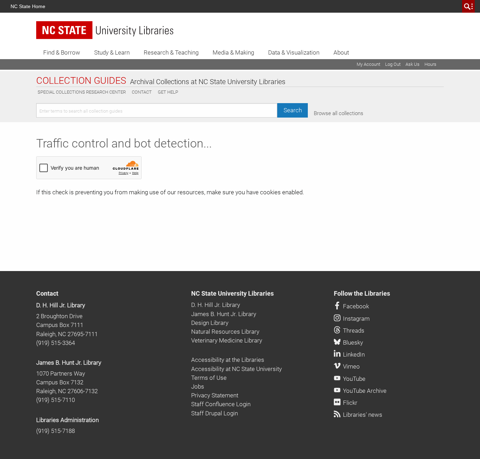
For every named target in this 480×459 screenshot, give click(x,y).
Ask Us (413, 64)
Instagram (356, 318)
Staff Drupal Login (214, 413)
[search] (468, 6)
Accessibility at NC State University (236, 368)
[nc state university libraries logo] (104, 30)
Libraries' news (362, 414)
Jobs (197, 386)
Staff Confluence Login (221, 404)
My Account (368, 64)
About (341, 52)
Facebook (355, 306)
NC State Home (28, 6)
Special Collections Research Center (82, 92)
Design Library (209, 322)
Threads (353, 330)
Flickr (349, 402)
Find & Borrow (61, 52)
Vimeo (351, 366)
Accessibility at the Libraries (227, 359)
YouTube (353, 378)
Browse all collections (338, 113)
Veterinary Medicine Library (226, 340)
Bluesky (352, 342)
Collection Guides (81, 81)
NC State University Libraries (232, 293)
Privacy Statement (214, 395)
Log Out (393, 64)
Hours (430, 64)
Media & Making (233, 52)
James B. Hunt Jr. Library (68, 362)
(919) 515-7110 (55, 399)
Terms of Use (209, 377)
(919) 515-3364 (55, 342)
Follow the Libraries (362, 293)
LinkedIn (353, 354)
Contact (142, 92)
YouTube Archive (364, 390)
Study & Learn (112, 52)
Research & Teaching (171, 52)
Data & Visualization (293, 52)
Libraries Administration (67, 419)
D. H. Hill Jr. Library (60, 305)
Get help (168, 92)
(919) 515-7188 (55, 430)
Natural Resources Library (225, 331)
